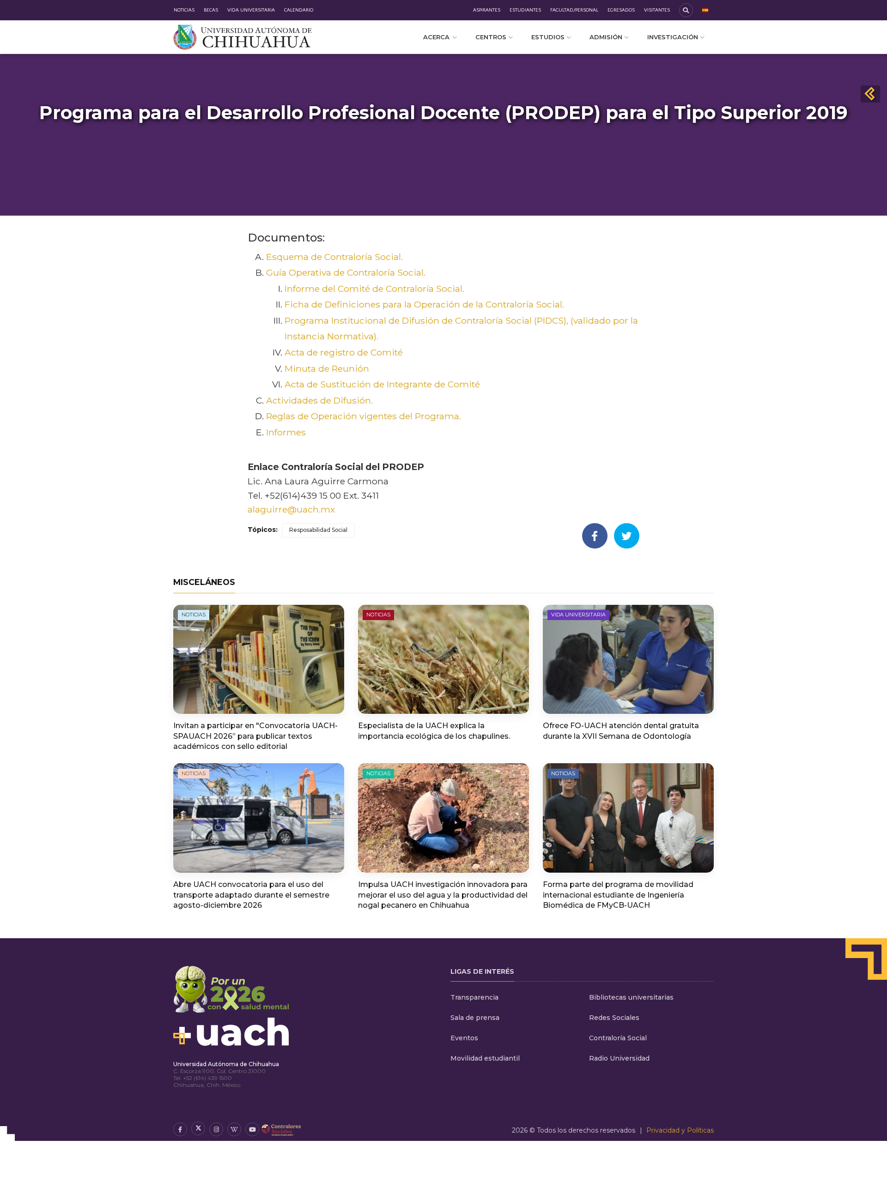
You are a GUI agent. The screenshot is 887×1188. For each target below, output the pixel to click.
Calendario (298, 10)
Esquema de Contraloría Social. (334, 256)
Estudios (548, 37)
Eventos (464, 1038)
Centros (490, 37)
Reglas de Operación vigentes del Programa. (363, 416)
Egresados (621, 10)
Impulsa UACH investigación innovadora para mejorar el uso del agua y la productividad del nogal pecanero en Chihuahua (443, 895)
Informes (286, 432)
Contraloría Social (618, 1038)
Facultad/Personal (574, 10)
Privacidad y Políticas (680, 1130)
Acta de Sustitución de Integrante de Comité (382, 384)
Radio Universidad (619, 1058)
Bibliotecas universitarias (631, 997)
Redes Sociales (614, 1017)
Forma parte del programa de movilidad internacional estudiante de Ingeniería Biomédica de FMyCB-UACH (618, 895)
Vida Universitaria (251, 10)
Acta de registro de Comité (344, 352)
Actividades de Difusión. (319, 400)
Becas (211, 10)
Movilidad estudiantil (485, 1058)
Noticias (184, 10)
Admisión (605, 37)
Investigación (672, 37)
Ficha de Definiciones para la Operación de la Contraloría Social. (424, 304)
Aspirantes (486, 10)
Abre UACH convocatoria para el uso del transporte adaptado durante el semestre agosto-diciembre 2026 (251, 895)
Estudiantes (525, 10)
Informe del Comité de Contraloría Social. (374, 288)
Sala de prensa (474, 1017)
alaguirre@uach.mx (291, 509)
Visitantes (657, 10)
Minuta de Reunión (327, 368)
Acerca (436, 37)
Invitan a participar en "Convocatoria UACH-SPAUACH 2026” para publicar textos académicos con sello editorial (255, 736)
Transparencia (474, 997)
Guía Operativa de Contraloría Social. (345, 272)
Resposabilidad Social (318, 529)
